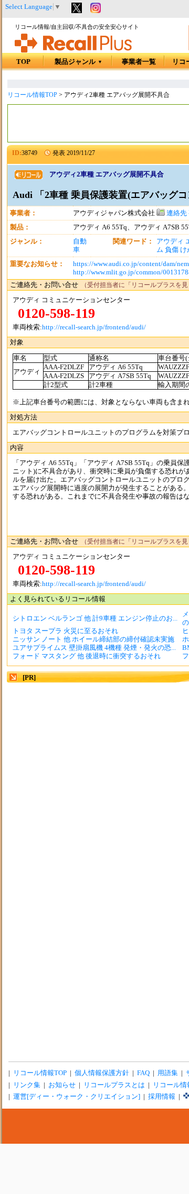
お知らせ (62, 1085)
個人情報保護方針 (102, 1073)
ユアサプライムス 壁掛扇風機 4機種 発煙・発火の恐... (94, 647)
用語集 (168, 1073)
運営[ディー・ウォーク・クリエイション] (76, 1096)
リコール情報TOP (32, 95)
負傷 (171, 249)
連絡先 (176, 213)
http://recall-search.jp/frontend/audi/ (94, 327)
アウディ (170, 241)
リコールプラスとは (114, 1085)
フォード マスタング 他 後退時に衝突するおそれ (87, 656)
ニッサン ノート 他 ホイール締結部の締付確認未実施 (93, 639)
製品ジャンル (78, 61)
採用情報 (161, 1096)
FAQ (143, 1073)
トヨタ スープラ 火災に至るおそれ (65, 631)
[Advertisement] (94, 778)
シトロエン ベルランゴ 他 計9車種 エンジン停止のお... (95, 618)
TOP (23, 61)
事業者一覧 (139, 61)
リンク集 (26, 1085)
